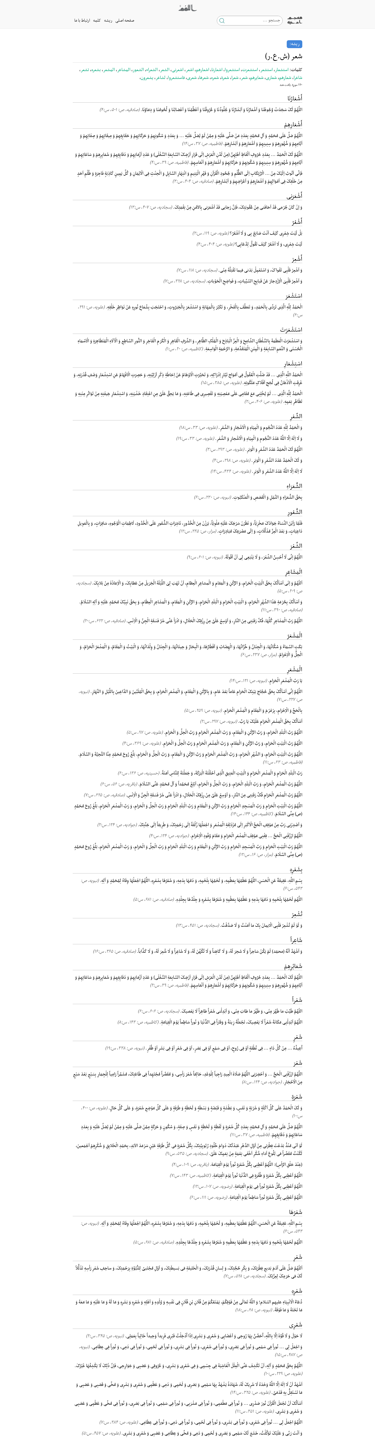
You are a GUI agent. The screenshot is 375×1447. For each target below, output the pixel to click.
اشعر (190, 70)
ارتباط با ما (82, 20)
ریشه (108, 20)
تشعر (85, 70)
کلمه (97, 20)
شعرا (235, 78)
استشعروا (232, 70)
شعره (215, 78)
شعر (244, 78)
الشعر (164, 70)
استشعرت (250, 70)
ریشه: (294, 44)
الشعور (138, 70)
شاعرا (298, 78)
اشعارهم (202, 70)
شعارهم (285, 78)
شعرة (225, 78)
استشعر (266, 70)
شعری (192, 78)
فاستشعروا (176, 78)
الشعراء (152, 70)
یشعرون (147, 78)
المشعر (109, 70)
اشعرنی (177, 70)
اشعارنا (216, 70)
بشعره (96, 70)
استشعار (282, 70)
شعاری (271, 78)
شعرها (204, 78)
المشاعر (123, 70)
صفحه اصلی (124, 20)
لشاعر (161, 78)
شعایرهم (257, 78)
